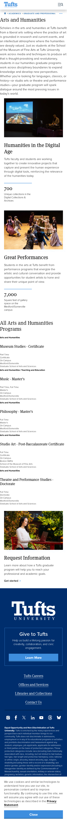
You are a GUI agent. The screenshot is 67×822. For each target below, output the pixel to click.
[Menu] (59, 5)
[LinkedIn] (32, 718)
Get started (11, 580)
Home (5, 13)
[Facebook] (16, 719)
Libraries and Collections (33, 693)
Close (33, 814)
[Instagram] (8, 718)
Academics (15, 13)
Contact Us (33, 702)
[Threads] (50, 719)
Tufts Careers (33, 675)
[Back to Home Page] (33, 610)
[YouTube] (41, 718)
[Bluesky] (59, 718)
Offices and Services (33, 684)
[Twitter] (24, 718)
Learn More (33, 657)
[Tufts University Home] (10, 5)
